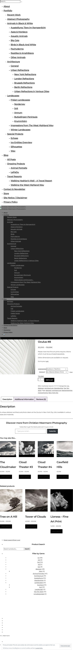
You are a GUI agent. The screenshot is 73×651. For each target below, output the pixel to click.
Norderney (19, 104)
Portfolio (8, 10)
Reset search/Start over (12, 540)
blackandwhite (67, 390)
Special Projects (15, 134)
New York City (53, 393)
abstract (49, 390)
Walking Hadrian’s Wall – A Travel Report (31, 180)
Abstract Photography (18, 19)
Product (42, 372)
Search (27, 549)
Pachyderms (17, 49)
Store (6, 193)
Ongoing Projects (16, 163)
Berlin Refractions (23, 87)
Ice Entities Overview (21, 142)
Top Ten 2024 (38, 592)
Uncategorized (39, 594)
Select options (6, 477)
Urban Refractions (20, 70)
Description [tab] (7, 399)
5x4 (39, 567)
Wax (13, 151)
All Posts (11, 159)
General (15, 66)
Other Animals (18, 57)
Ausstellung (38, 578)
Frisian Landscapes (20, 100)
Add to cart (49, 380)
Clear (71, 372)
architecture (56, 390)
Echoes (14, 138)
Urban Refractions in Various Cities (31, 91)
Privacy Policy (11, 202)
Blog (6, 155)
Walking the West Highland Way (27, 185)
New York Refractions (25, 74)
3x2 (38, 562)
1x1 (68, 386)
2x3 (39, 560)
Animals (10, 222)
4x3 (39, 564)
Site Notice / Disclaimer (15, 197)
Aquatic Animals (19, 36)
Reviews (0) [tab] (41, 399)
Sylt (16, 108)
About (7, 6)
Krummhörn (20, 121)
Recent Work (13, 15)
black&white (58, 388)
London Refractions (24, 78)
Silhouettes (16, 146)
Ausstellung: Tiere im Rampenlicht (28, 27)
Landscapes (13, 95)
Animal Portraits (19, 168)
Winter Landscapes (20, 129)
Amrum (18, 112)
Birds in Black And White (23, 44)
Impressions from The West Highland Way (32, 125)
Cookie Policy (39, 648)
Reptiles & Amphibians (22, 53)
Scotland (40, 585)
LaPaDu (15, 172)
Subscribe (52, 431)
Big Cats (15, 40)
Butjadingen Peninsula (25, 117)
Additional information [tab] (24, 399)
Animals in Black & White (20, 23)
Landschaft (39, 589)
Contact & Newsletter (14, 189)
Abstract (41, 388)
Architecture (13, 61)
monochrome (43, 393)
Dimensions (42, 369)
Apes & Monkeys (19, 32)
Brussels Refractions (24, 83)
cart (47, 361)
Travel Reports (14, 176)
